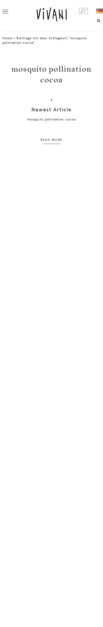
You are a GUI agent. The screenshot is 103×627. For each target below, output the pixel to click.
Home (7, 38)
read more (51, 140)
